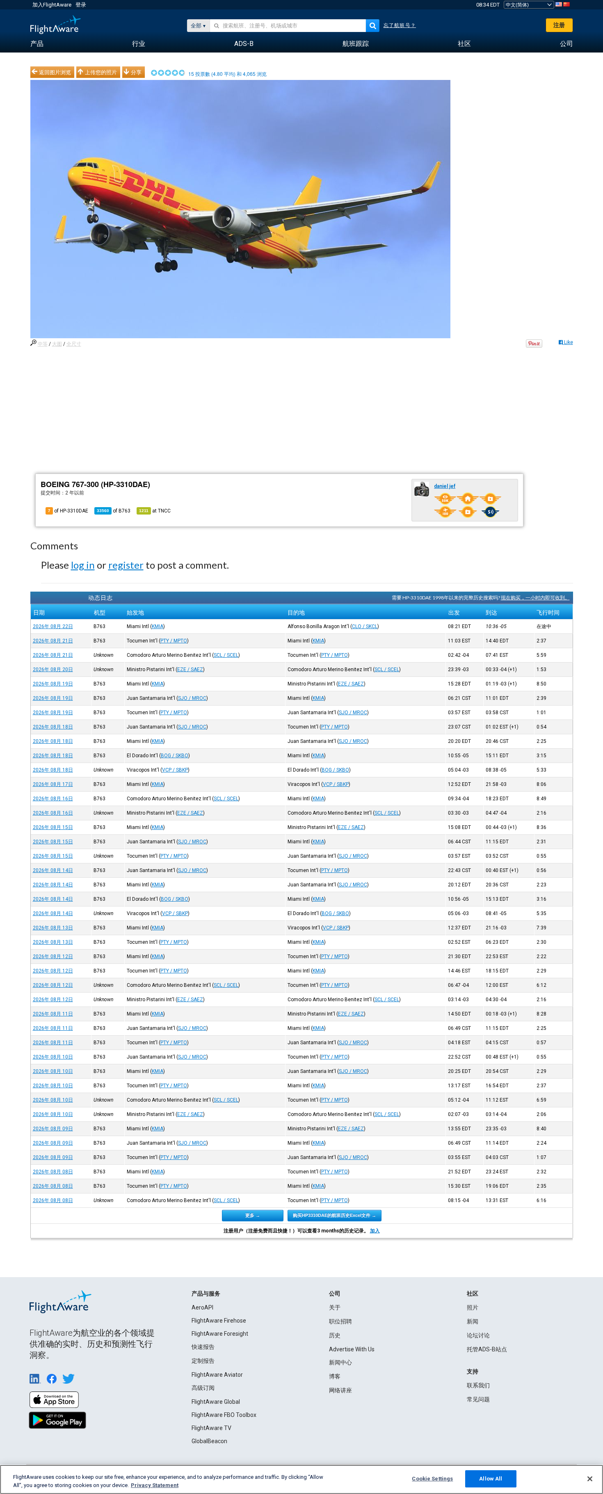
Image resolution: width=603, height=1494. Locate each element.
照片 (472, 1307)
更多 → (252, 1215)
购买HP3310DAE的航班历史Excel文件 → (334, 1215)
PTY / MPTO (173, 641)
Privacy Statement (154, 1485)
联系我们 (478, 1385)
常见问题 (478, 1399)
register (126, 565)
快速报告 (203, 1347)
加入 (375, 1231)
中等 (43, 344)
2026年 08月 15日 (53, 827)
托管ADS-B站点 (487, 1349)
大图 (57, 344)
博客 (334, 1376)
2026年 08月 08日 (53, 1172)
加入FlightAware (51, 5)
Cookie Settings (432, 1479)
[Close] (590, 1479)
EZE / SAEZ (190, 669)
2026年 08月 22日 (53, 626)
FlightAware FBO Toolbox (224, 1415)
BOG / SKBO (174, 755)
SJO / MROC (192, 698)
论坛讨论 (478, 1335)
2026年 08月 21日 (53, 641)
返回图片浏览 (55, 72)
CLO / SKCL (364, 626)
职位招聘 (340, 1321)
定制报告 (203, 1360)
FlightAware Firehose (219, 1320)
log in (83, 565)
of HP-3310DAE (68, 511)
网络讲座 (340, 1390)
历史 (334, 1335)
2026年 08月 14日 (53, 870)
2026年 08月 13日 (53, 928)
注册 (559, 25)
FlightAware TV (211, 1428)
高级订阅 (203, 1388)
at (155, 511)
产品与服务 (206, 1293)
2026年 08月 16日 (53, 799)
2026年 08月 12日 (53, 956)
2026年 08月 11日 (53, 1014)
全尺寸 (73, 344)
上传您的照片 (101, 72)
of (113, 511)
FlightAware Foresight (220, 1333)
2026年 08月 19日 (53, 684)
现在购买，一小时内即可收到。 (535, 597)
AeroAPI (202, 1307)
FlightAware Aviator (217, 1374)
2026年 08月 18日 (53, 727)
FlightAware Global (216, 1401)
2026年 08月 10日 (53, 1057)
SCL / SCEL (226, 655)
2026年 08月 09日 (53, 1129)
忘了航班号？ (400, 25)
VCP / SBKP (175, 770)
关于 (334, 1307)
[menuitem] (37, 43)
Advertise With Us (352, 1349)
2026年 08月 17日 (53, 784)
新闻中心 (340, 1362)
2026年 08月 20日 (53, 669)
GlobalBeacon (209, 1441)
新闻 (472, 1321)
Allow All (490, 1479)
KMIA (157, 626)
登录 (80, 5)
